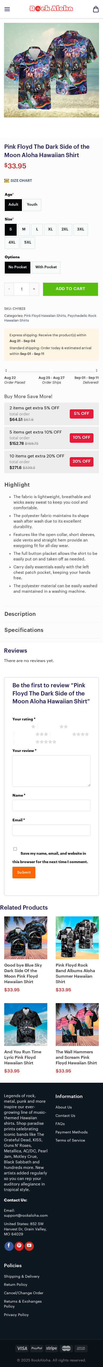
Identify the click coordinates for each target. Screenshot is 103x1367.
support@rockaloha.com (26, 1216)
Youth (32, 205)
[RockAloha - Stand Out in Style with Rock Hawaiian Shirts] (51, 9)
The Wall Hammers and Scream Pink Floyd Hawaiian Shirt (76, 1057)
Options (12, 257)
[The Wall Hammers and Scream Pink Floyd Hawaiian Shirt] (77, 1024)
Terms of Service (70, 1140)
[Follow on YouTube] (29, 1246)
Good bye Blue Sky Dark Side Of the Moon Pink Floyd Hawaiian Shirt (23, 973)
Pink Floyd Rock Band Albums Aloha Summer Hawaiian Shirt (75, 973)
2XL (65, 229)
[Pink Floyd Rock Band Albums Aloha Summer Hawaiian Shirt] (77, 937)
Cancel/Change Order (23, 1293)
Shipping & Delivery (22, 1276)
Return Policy (15, 1285)
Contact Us (65, 1116)
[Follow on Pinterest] (19, 1246)
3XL (80, 229)
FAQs (60, 1124)
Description (20, 614)
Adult (13, 205)
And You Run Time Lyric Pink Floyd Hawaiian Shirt (22, 1057)
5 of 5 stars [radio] (24, 742)
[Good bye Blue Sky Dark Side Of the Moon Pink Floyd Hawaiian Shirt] (25, 937)
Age (9, 194)
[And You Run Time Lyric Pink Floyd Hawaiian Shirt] (25, 1024)
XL (50, 229)
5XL (27, 242)
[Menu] (7, 9)
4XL (12, 242)
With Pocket (46, 267)
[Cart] (96, 9)
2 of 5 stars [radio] (48, 726)
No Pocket (17, 267)
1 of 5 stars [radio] (20, 726)
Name (18, 795)
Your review (24, 751)
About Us (63, 1107)
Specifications (23, 630)
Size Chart (21, 181)
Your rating (23, 719)
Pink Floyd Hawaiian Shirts (45, 315)
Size (9, 219)
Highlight (17, 485)
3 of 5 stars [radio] (24, 734)
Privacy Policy (16, 1315)
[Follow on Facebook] (9, 1246)
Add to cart (70, 289)
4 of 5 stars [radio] (61, 734)
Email (18, 820)
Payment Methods (71, 1132)
